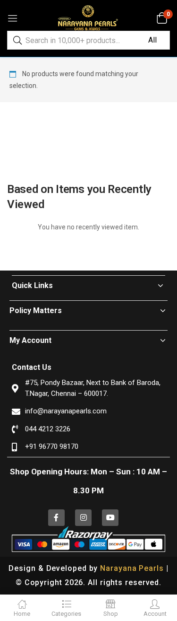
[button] (162, 18)
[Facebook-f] (56, 517)
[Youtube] (110, 517)
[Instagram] (83, 517)
